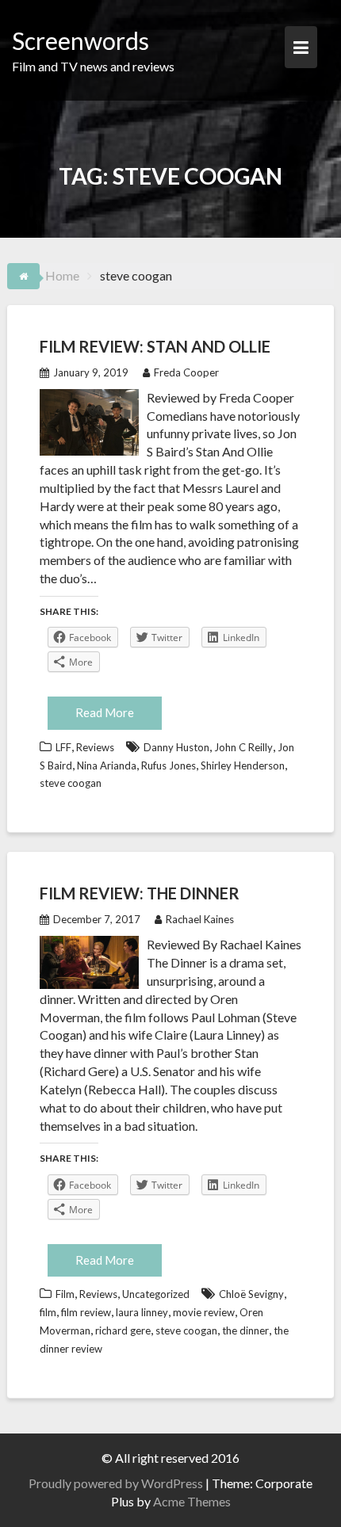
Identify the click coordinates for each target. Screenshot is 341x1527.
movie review (204, 1312)
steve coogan (71, 783)
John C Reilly (243, 747)
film (48, 1312)
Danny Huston (176, 747)
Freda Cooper (186, 372)
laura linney (142, 1312)
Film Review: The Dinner (139, 893)
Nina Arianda (106, 765)
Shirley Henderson (243, 765)
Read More (104, 712)
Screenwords (80, 40)
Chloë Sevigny (251, 1294)
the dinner (245, 1330)
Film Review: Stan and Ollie (155, 346)
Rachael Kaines (200, 919)
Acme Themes (192, 1501)
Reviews (95, 747)
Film (65, 1294)
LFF (63, 747)
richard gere (123, 1330)
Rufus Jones (168, 765)
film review (86, 1312)
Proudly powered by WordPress (116, 1483)
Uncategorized (156, 1294)
